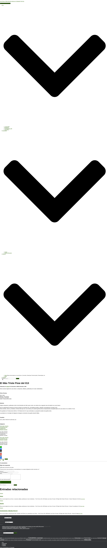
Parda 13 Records (8, 253)
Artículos (4, 544)
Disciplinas (2, 517)
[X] (53, 450)
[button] (54, 125)
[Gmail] (53, 454)
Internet (104, 538)
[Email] (53, 452)
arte (1, 538)
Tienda (5, 252)
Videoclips (87, 540)
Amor (1, 496)
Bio (3, 542)
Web (1, 473)
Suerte (2, 503)
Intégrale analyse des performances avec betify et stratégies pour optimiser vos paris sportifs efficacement (23, 526)
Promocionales (34, 539)
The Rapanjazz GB (8, 128)
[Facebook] (53, 449)
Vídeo (5, 375)
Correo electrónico (4, 472)
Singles (6, 459)
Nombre (2, 471)
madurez (6, 539)
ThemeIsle (12, 547)
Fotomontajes (87, 538)
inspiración (99, 538)
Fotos (5, 376)
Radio (40, 539)
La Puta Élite (7, 126)
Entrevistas (78, 538)
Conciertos (6, 129)
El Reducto (6, 127)
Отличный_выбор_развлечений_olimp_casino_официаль (14, 527)
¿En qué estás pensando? (5, 479)
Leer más (83, 498)
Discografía (4, 543)
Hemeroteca (2, 522)
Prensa (28, 540)
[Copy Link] (53, 456)
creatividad (39, 538)
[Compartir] (53, 458)
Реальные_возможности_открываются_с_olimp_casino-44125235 (15, 528)
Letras (2, 540)
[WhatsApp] (53, 447)
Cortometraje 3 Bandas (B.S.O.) (9, 510)
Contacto (4, 377)
